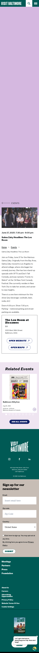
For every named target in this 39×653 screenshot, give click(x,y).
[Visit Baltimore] (19, 447)
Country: (6, 522)
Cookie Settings (8, 607)
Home (4, 247)
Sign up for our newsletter (13, 487)
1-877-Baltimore (19, 471)
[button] (9, 459)
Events (14, 247)
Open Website (18, 340)
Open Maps (18, 347)
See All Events (19, 422)
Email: (5, 495)
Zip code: (6, 508)
